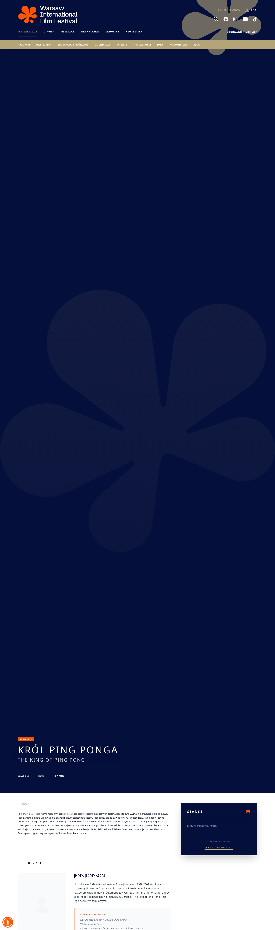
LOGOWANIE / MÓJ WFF (242, 31)
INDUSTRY (112, 31)
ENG (254, 9)
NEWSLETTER (134, 31)
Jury (160, 44)
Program (24, 44)
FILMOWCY (68, 31)
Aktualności (142, 44)
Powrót (25, 804)
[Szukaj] (216, 19)
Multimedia (102, 44)
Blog (197, 44)
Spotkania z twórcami (73, 44)
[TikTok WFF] (255, 19)
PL (247, 9)
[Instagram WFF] (235, 19)
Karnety (121, 44)
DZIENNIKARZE (90, 31)
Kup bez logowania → (219, 847)
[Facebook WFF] (225, 19)
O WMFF (49, 31)
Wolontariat (178, 44)
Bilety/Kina (44, 44)
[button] (7, 922)
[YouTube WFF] (245, 19)
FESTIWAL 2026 (27, 31)
